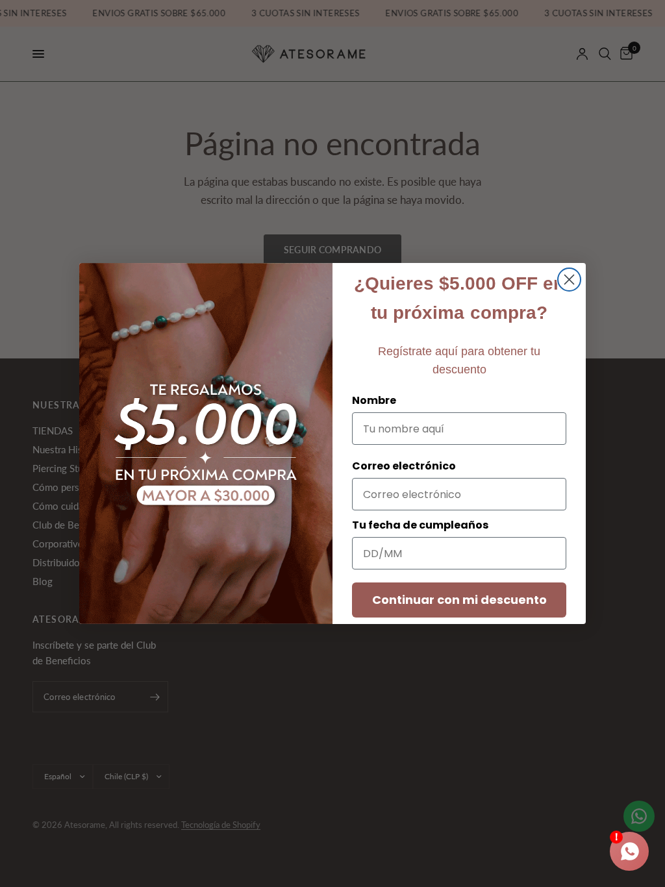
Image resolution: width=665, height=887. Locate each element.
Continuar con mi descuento (459, 600)
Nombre (374, 400)
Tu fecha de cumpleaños (420, 525)
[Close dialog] (569, 279)
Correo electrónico (404, 465)
